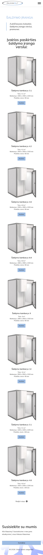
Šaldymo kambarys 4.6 (21, 202)
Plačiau (21, 103)
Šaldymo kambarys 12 (22, 369)
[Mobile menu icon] (39, 3)
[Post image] (21, 70)
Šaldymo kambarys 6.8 (21, 257)
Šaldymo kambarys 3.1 (21, 90)
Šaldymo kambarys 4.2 (21, 146)
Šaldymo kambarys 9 (21, 313)
